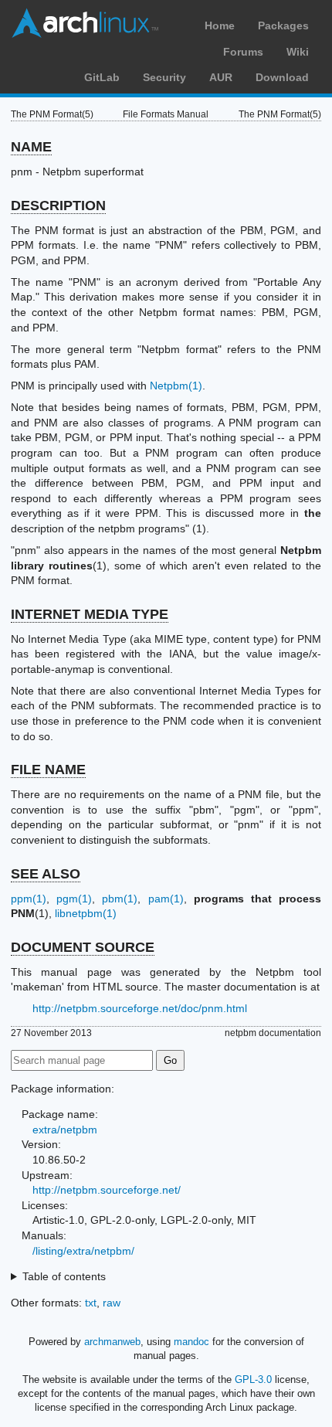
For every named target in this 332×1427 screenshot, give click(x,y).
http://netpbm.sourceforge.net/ (106, 1190)
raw (111, 1302)
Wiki (297, 52)
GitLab (102, 77)
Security (164, 77)
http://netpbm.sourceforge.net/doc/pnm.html (139, 1008)
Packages (283, 25)
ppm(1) (28, 898)
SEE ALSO (45, 874)
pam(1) (166, 898)
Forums (243, 52)
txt (91, 1302)
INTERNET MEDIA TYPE (89, 614)
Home (220, 25)
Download (282, 77)
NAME (31, 147)
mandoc (191, 1341)
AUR (220, 77)
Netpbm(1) (176, 385)
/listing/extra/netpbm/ (83, 1251)
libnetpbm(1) (86, 913)
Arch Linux (85, 23)
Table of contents (64, 1276)
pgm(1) (74, 898)
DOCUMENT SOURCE (82, 947)
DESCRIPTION (58, 205)
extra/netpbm (64, 1129)
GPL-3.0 (253, 1379)
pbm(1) (119, 898)
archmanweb (112, 1341)
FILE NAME (48, 769)
